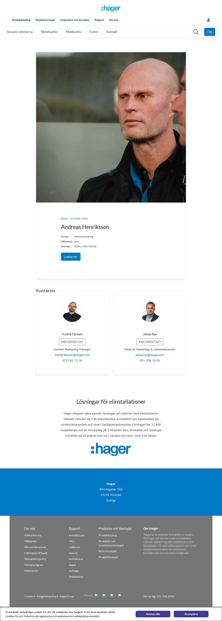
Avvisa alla (153, 614)
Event (94, 32)
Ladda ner (71, 257)
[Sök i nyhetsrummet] (196, 32)
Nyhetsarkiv (49, 32)
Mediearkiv (73, 32)
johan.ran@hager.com (149, 355)
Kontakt (111, 32)
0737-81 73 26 (72, 360)
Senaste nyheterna (20, 32)
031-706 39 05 (150, 360)
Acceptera (191, 614)
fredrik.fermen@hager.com (72, 355)
